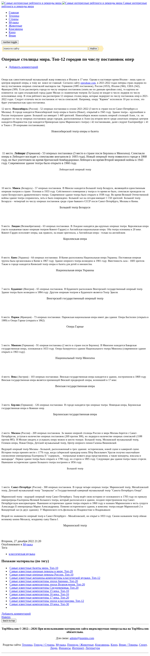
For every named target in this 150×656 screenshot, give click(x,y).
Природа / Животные (80, 644)
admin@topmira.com (82, 638)
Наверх (6, 617)
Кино (12, 32)
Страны (13, 19)
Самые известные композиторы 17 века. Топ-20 (39, 597)
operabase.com (88, 83)
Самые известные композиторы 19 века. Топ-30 (39, 604)
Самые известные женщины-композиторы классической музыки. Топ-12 (55, 577)
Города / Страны (44, 644)
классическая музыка (22, 553)
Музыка (14, 22)
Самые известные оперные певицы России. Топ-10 (41, 574)
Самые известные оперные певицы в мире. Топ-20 (41, 571)
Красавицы (16, 29)
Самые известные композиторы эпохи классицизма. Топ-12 (47, 600)
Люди (53, 648)
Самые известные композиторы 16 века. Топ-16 (39, 594)
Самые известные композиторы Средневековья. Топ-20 (44, 587)
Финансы (65, 648)
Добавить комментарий (23, 67)
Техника (14, 15)
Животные (15, 25)
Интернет (78, 648)
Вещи (12, 35)
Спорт (143, 644)
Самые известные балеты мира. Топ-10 (34, 568)
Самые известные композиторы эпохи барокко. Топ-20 (44, 581)
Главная (14, 12)
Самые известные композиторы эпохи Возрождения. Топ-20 (47, 584)
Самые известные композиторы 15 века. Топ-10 (39, 591)
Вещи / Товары (128, 644)
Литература (92, 648)
